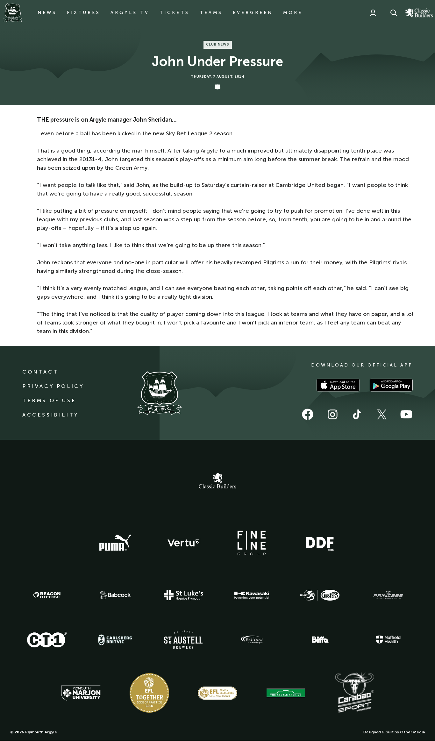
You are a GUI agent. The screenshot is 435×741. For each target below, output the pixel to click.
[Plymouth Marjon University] (81, 693)
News (47, 12)
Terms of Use (49, 400)
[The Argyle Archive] (285, 693)
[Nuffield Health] (388, 640)
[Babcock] (115, 595)
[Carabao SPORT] (354, 693)
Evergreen (253, 12)
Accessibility (50, 415)
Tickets (174, 12)
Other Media (412, 732)
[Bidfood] (251, 640)
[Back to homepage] (12, 12)
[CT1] (47, 639)
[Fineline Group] (251, 543)
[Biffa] (319, 640)
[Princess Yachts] (388, 595)
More (293, 12)
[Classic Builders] (217, 481)
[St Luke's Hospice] (183, 595)
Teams (211, 12)
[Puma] (115, 543)
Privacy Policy (53, 386)
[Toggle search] (393, 12)
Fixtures (83, 12)
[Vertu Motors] (183, 543)
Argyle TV (130, 12)
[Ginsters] (319, 595)
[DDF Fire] (319, 543)
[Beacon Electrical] (47, 595)
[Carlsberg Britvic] (115, 640)
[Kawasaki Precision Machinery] (251, 595)
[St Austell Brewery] (183, 639)
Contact (40, 372)
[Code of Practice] (149, 693)
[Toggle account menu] (373, 12)
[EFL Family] (217, 693)
